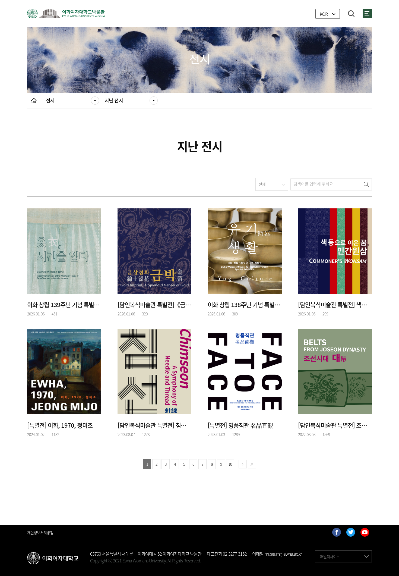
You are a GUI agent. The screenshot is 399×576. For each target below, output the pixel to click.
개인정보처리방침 (40, 532)
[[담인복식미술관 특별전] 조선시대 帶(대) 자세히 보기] (335, 371)
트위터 (350, 532)
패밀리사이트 (330, 556)
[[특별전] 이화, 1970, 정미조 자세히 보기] (64, 371)
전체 (261, 184)
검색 (351, 13)
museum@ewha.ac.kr (283, 553)
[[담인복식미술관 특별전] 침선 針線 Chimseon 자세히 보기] (155, 371)
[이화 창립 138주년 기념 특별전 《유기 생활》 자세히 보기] (245, 250)
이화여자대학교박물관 (66, 13)
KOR (324, 14)
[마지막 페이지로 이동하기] (252, 464)
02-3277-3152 (235, 553)
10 (230, 464)
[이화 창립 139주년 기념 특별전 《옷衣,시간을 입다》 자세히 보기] (64, 250)
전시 (50, 100)
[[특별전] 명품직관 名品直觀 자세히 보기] (245, 371)
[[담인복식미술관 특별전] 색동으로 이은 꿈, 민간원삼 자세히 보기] (335, 250)
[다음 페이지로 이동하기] (243, 464)
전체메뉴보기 (367, 13)
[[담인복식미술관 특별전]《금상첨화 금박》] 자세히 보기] (155, 250)
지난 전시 (113, 100)
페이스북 (336, 532)
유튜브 (364, 532)
